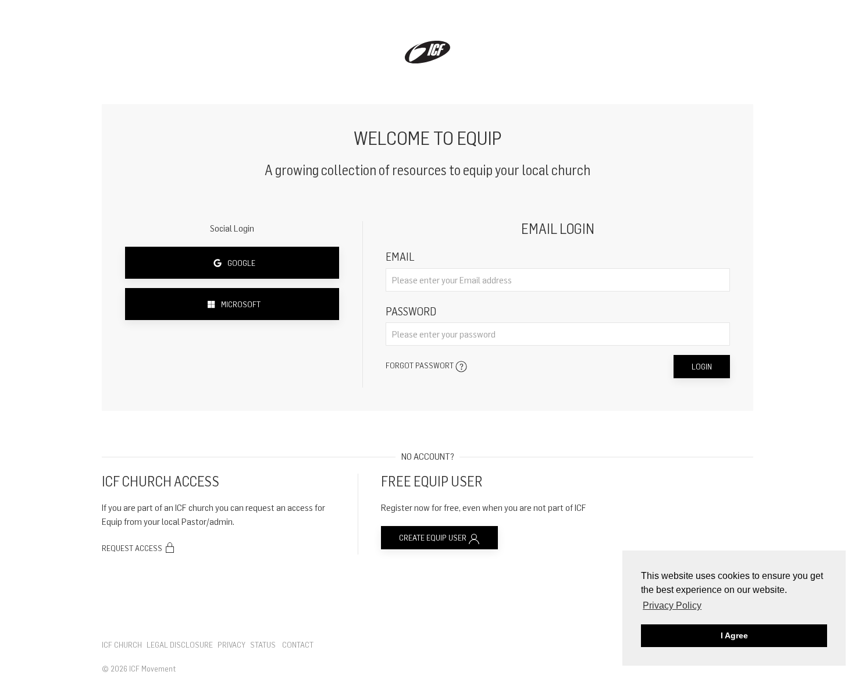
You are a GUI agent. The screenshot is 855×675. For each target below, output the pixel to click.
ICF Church (122, 644)
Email (400, 256)
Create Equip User (433, 537)
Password (411, 311)
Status (263, 644)
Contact (298, 644)
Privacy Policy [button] (672, 605)
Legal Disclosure (180, 644)
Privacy (231, 644)
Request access (133, 548)
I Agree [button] (734, 635)
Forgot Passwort (420, 365)
